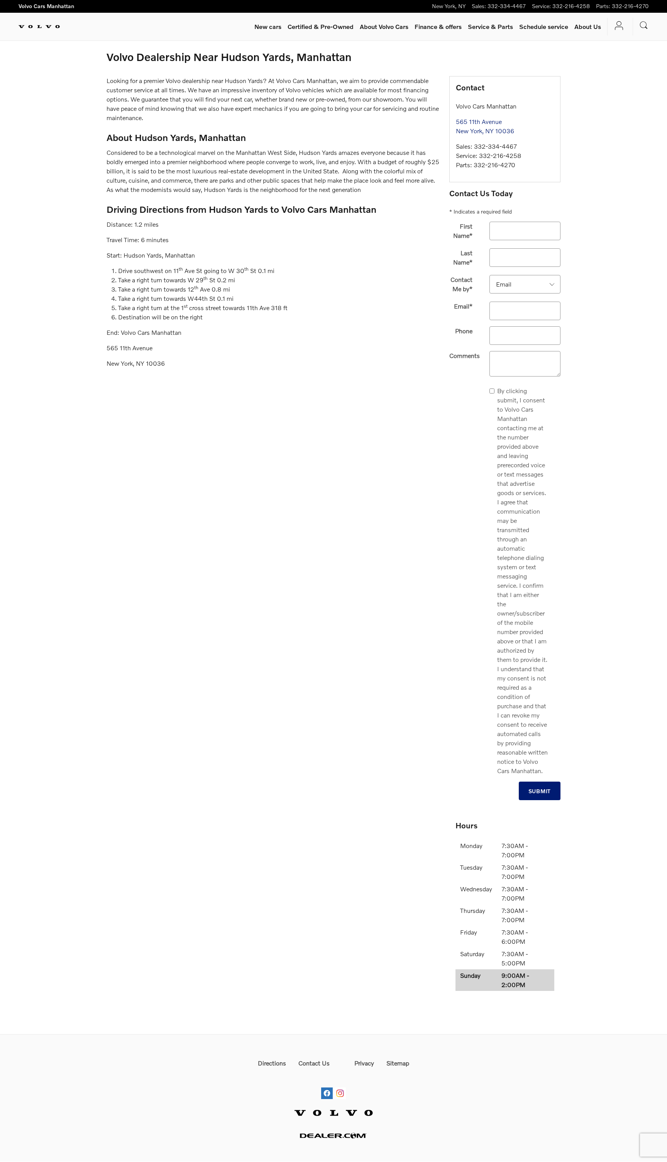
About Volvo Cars (384, 26)
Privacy (364, 1063)
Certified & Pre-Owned (321, 26)
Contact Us (314, 1063)
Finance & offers (438, 26)
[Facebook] (327, 1086)
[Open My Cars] (617, 27)
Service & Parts (490, 26)
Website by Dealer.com (333, 1135)
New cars (267, 26)
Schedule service (543, 26)
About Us (587, 26)
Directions (272, 1063)
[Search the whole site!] (643, 25)
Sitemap (397, 1063)
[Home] (39, 27)
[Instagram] (340, 1086)
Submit (539, 791)
